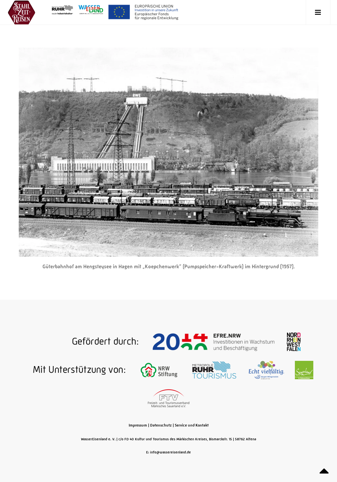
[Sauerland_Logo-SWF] (304, 369)
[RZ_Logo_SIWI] (267, 369)
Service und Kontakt (192, 425)
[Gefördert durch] (89, 341)
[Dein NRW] (293, 341)
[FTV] (168, 398)
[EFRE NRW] (214, 341)
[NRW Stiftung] (159, 369)
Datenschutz (161, 425)
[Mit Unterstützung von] (76, 369)
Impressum (138, 425)
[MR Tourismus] (215, 369)
